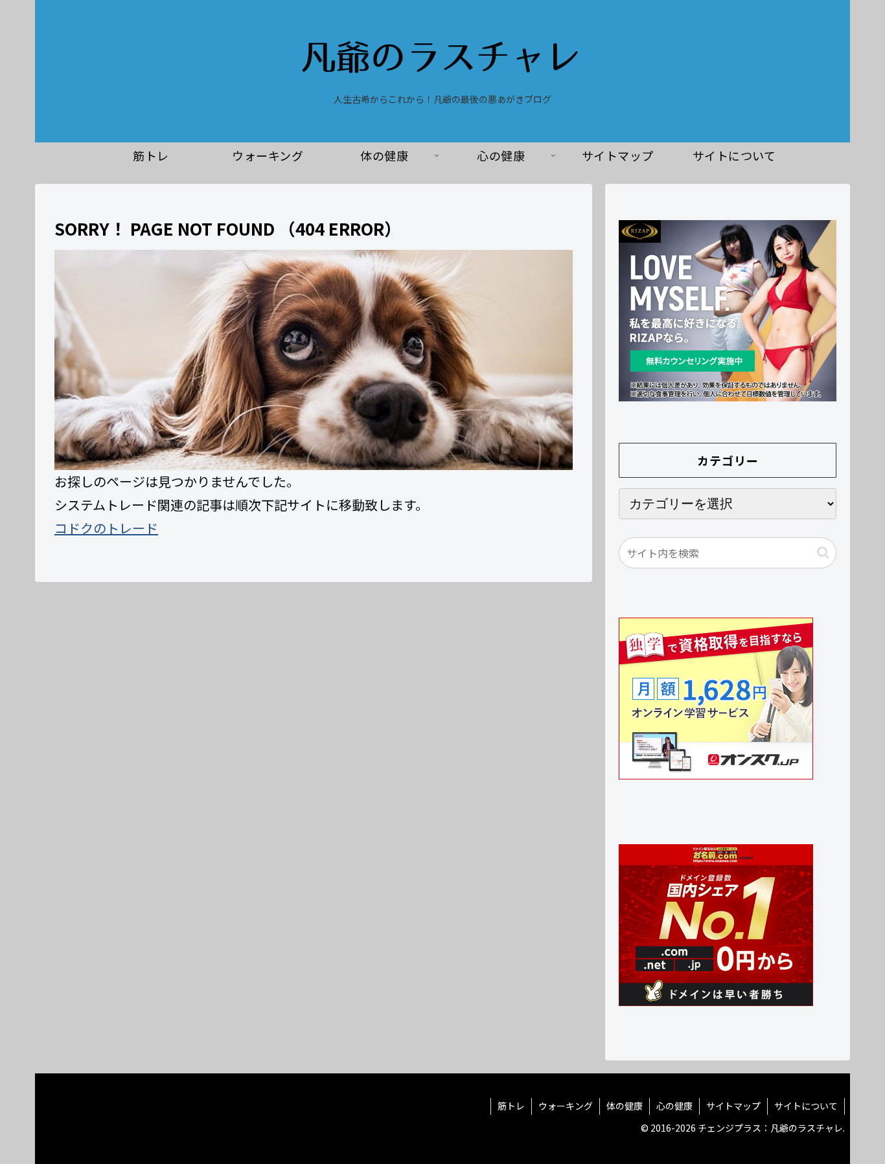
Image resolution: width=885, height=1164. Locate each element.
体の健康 (624, 1105)
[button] (823, 552)
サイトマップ (733, 1105)
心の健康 (674, 1105)
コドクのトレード (106, 528)
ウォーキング (565, 1105)
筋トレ (511, 1105)
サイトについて (806, 1105)
